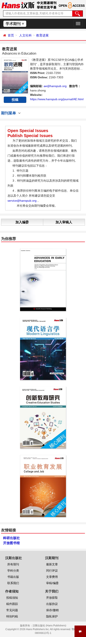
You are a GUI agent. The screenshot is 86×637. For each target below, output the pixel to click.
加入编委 (22, 222)
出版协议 (52, 604)
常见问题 (12, 610)
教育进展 (42, 35)
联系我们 (13, 583)
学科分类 (13, 570)
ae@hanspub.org (55, 86)
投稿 (15, 99)
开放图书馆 (11, 543)
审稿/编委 (52, 583)
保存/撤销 (52, 610)
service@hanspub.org (22, 200)
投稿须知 (12, 597)
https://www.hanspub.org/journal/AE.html (56, 99)
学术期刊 (14, 24)
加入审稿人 (64, 222)
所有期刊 (13, 564)
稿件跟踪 (12, 604)
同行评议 (52, 570)
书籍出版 (13, 576)
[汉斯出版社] (18, 5)
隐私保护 (52, 616)
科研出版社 (11, 538)
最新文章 (52, 564)
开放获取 (52, 597)
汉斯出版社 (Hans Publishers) (49, 625)
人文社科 (25, 35)
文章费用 (52, 576)
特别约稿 (12, 616)
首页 (11, 35)
